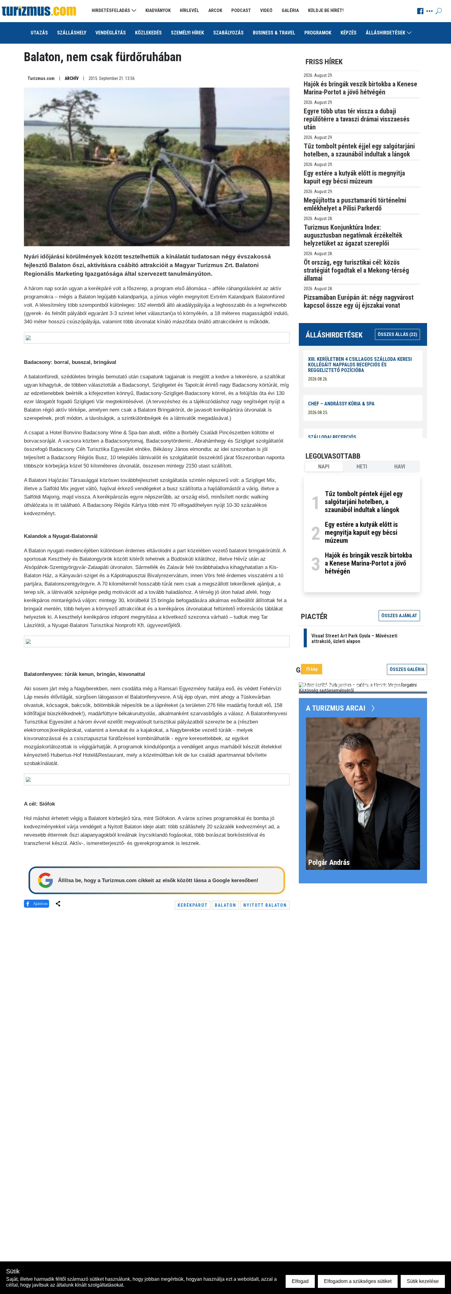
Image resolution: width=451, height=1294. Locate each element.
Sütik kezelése (423, 1281)
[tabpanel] (362, 533)
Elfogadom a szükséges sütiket (357, 1281)
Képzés (349, 32)
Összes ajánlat (399, 615)
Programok (317, 32)
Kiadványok (158, 10)
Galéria (290, 10)
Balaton (225, 905)
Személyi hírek (187, 32)
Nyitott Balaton (265, 905)
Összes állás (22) (397, 334)
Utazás (39, 32)
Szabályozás (228, 32)
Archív (72, 78)
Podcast (241, 10)
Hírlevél (189, 10)
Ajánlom (40, 903)
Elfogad (300, 1281)
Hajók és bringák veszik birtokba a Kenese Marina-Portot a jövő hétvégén (368, 563)
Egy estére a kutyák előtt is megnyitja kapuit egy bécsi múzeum (361, 532)
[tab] (324, 466)
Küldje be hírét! (326, 10)
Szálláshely (71, 32)
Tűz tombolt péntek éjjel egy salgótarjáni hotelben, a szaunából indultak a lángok (364, 502)
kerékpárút (193, 905)
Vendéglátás (110, 32)
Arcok (215, 10)
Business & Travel (274, 32)
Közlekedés (148, 32)
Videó (266, 10)
